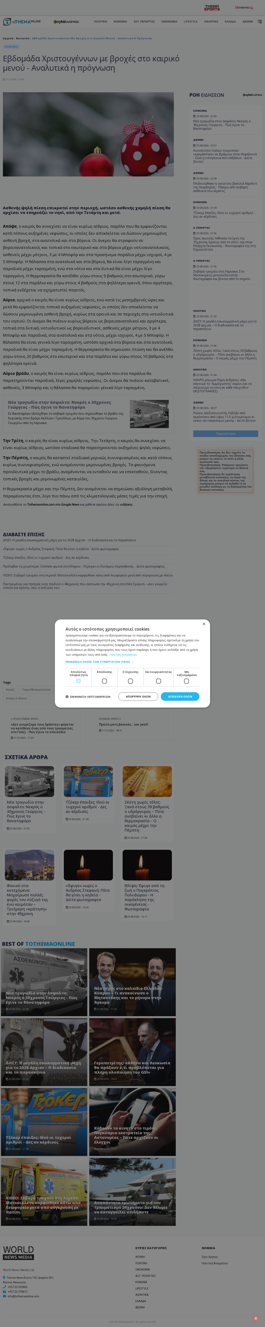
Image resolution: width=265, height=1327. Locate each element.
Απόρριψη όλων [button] (138, 696)
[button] (132, 661)
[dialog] (132, 663)
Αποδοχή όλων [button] (180, 696)
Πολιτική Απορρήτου (123, 654)
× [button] (203, 623)
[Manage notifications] (256, 1318)
